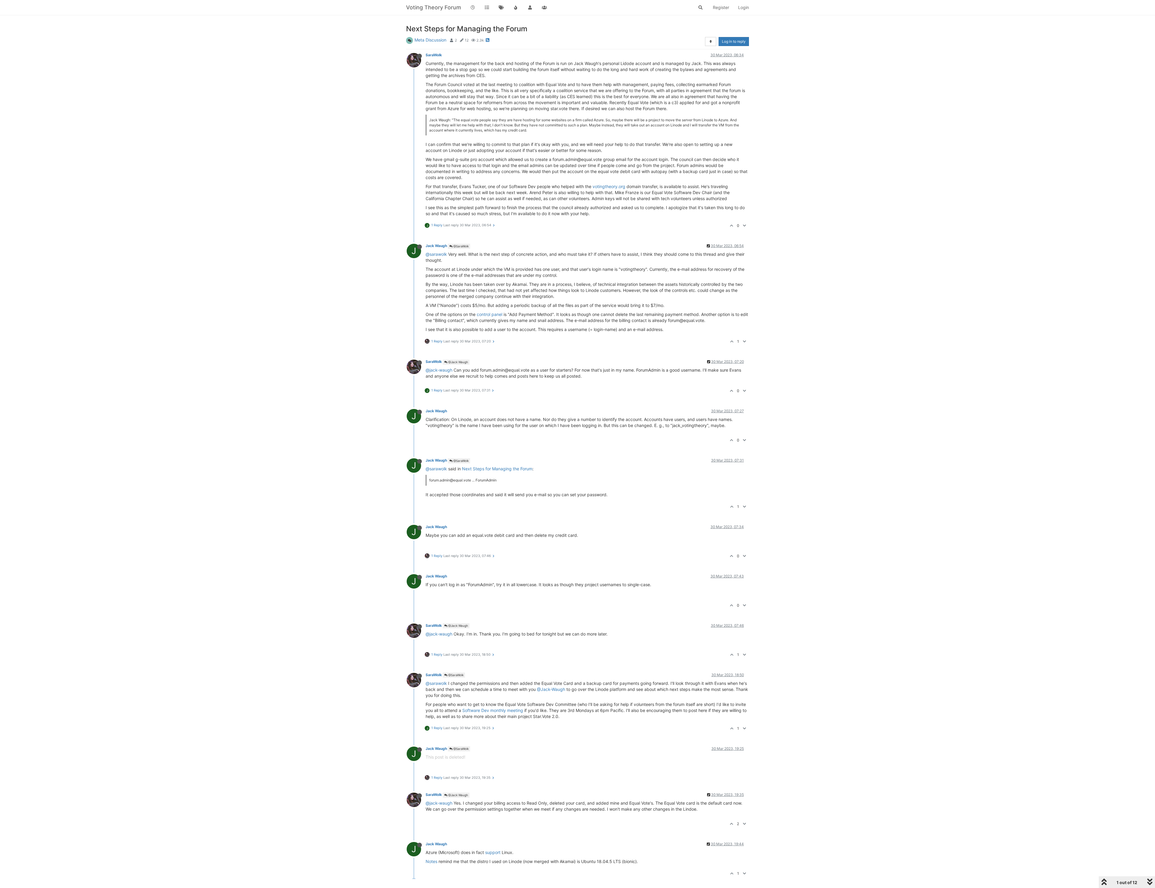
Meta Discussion (430, 39)
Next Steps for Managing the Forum (497, 468)
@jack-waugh (439, 370)
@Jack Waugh (457, 362)
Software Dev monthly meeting (492, 710)
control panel (489, 314)
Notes (431, 861)
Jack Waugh (436, 245)
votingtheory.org (609, 186)
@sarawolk (436, 254)
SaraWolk (434, 55)
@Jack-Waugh (551, 689)
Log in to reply (734, 41)
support (492, 852)
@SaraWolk (460, 246)
